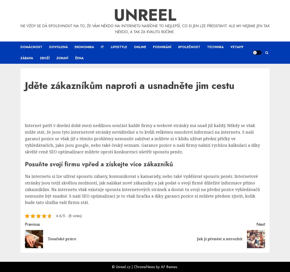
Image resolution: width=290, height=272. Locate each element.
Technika (215, 47)
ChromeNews (144, 267)
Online (140, 47)
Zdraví (62, 58)
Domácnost (31, 47)
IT (102, 47)
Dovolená (58, 47)
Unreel (145, 15)
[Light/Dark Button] (257, 52)
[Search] (267, 52)
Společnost (189, 47)
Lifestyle (119, 47)
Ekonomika (84, 47)
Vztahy (237, 47)
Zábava (26, 58)
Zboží (45, 58)
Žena (79, 58)
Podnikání (162, 47)
